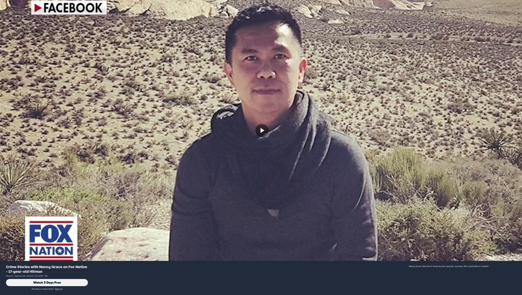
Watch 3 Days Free (47, 282)
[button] (11, 13)
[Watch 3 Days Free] (262, 130)
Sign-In (59, 288)
